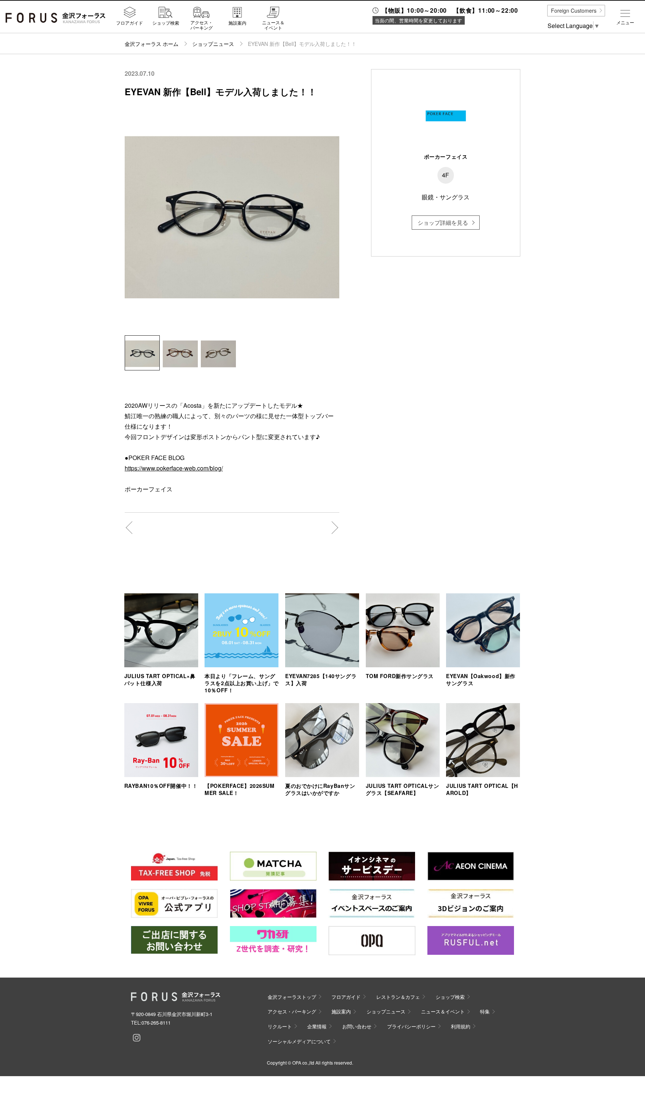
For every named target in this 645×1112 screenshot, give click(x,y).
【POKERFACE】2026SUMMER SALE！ (239, 789)
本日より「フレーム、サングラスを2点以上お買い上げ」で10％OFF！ (241, 683)
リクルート (280, 1026)
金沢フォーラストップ (292, 996)
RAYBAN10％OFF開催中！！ (161, 785)
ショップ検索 (165, 22)
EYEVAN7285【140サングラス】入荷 (320, 679)
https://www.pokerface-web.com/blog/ (174, 468)
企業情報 (317, 1026)
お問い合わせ (356, 1026)
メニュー (625, 22)
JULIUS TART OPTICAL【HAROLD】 (482, 789)
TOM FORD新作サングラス (400, 676)
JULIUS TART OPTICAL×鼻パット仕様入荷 (160, 679)
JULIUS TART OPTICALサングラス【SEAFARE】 (402, 789)
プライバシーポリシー (411, 1026)
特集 (485, 1011)
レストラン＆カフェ (398, 996)
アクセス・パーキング (201, 25)
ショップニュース (213, 43)
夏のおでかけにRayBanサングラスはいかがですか (320, 789)
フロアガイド (129, 22)
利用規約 (460, 1026)
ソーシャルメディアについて (299, 1041)
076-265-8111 (156, 1022)
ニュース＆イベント (273, 25)
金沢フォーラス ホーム (151, 43)
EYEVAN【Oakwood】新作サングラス (480, 679)
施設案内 (237, 22)
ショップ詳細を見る (443, 222)
